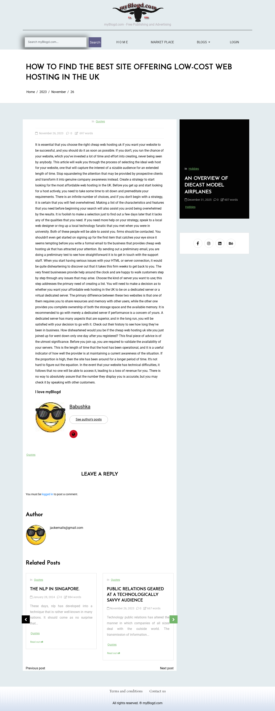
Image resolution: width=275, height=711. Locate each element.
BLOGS (202, 42)
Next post (167, 668)
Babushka (79, 406)
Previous (26, 619)
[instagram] (208, 243)
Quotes (100, 121)
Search (95, 42)
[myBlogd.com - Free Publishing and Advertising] (137, 12)
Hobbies (194, 168)
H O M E (122, 42)
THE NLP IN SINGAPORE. (54, 589)
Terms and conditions (126, 691)
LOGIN (234, 42)
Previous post (35, 668)
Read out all (36, 642)
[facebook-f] (197, 243)
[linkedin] (219, 243)
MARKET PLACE (162, 42)
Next (174, 619)
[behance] (231, 243)
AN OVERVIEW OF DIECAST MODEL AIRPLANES (206, 185)
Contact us (157, 691)
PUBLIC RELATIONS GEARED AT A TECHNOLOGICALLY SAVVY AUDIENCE (135, 594)
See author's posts (89, 419)
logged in (47, 494)
